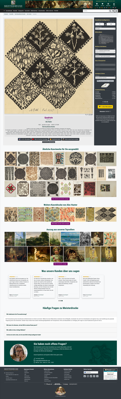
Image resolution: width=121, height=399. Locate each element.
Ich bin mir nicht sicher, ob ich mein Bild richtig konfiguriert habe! (24, 335)
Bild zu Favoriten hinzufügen (41, 139)
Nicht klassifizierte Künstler (20, 14)
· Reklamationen (27, 379)
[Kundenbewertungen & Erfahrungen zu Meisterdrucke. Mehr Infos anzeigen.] (110, 374)
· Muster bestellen (47, 381)
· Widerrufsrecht (27, 377)
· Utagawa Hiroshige (68, 377)
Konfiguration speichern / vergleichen (105, 80)
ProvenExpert (20, 294)
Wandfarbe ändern (56, 139)
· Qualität (45, 376)
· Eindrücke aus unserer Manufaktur (51, 377)
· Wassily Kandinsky (67, 376)
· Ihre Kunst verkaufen (48, 372)
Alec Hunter (29, 14)
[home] (4, 10)
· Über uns (26, 381)
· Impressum (26, 372)
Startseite (6, 14)
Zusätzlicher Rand (98, 26)
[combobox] (105, 29)
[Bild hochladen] (116, 10)
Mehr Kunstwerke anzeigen (60, 264)
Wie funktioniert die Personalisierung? (17, 314)
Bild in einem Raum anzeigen (71, 139)
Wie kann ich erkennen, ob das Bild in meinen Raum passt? (22, 325)
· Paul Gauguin (66, 374)
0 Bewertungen (51, 142)
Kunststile (27, 10)
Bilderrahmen (34, 10)
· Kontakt (25, 371)
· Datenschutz (26, 376)
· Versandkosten (47, 374)
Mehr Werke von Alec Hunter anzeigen (60, 223)
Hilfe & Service (49, 10)
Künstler (15, 10)
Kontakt (56, 10)
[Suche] (110, 10)
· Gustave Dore (66, 379)
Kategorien (21, 10)
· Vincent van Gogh (67, 371)
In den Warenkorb (106, 107)
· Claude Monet (67, 372)
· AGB (25, 374)
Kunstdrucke (9, 10)
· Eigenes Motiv (47, 371)
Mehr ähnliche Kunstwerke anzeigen (60, 199)
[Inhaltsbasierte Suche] (113, 10)
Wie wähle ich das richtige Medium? (16, 330)
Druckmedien (42, 10)
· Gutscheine (46, 379)
